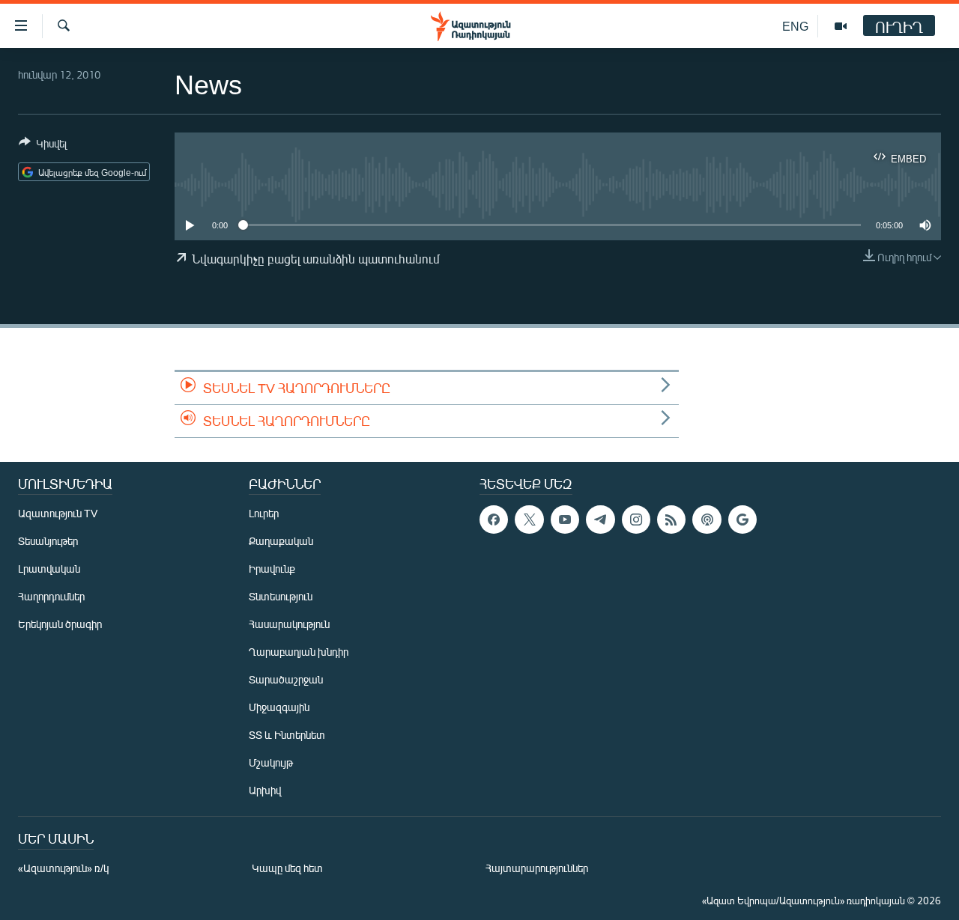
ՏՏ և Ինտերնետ (287, 734)
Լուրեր (264, 513)
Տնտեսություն (280, 596)
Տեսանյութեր (48, 540)
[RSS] (671, 519)
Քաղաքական (281, 540)
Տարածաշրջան (286, 679)
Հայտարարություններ (536, 868)
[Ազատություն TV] (840, 26)
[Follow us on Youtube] (565, 519)
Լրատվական (49, 568)
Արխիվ (265, 790)
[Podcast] (706, 519)
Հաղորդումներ (51, 596)
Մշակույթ (271, 762)
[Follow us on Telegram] (600, 519)
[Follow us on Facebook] (494, 519)
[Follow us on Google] (742, 519)
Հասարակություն (289, 624)
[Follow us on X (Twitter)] (529, 519)
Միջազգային (279, 707)
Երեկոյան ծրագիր (60, 624)
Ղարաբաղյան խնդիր (298, 651)
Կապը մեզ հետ (287, 868)
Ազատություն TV (57, 513)
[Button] (43, 145)
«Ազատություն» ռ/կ (63, 868)
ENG (795, 26)
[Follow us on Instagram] (636, 519)
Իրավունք (272, 568)
